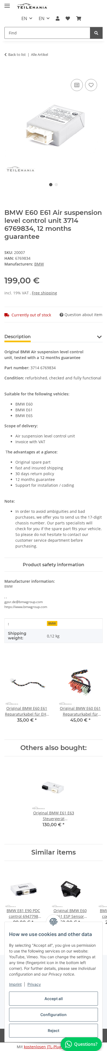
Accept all (53, 998)
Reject (53, 1030)
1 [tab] (50, 184)
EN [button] (24, 18)
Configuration (53, 1014)
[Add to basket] (8, 72)
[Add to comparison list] (77, 85)
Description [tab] (17, 336)
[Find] (96, 33)
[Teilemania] (32, 6)
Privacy (34, 984)
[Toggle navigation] (7, 3)
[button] (58, 18)
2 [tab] (56, 184)
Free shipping (44, 292)
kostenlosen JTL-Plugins (45, 1046)
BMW (52, 623)
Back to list (17, 54)
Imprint (15, 984)
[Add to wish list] (91, 85)
